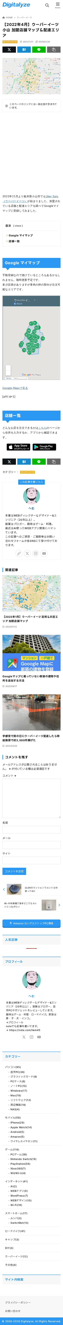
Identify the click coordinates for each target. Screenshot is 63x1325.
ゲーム (12, 1149)
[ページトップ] (55, 1317)
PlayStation (20, 1163)
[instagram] (35, 553)
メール (6, 838)
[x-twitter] (27, 553)
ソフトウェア (20, 1099)
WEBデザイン (20, 1200)
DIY (9, 1247)
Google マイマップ (21, 235)
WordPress (19, 1195)
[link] (18, 553)
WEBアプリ (19, 1190)
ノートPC (18, 1085)
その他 (11, 1264)
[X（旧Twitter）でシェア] (9, 50)
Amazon (17, 1136)
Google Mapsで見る (15, 387)
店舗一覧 (14, 241)
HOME (9, 17)
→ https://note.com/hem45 (23, 1030)
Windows (18, 1090)
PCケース (17, 1081)
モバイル (13, 1117)
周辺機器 (18, 1104)
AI (13, 1186)
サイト (6, 853)
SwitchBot (19, 1222)
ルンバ (16, 1218)
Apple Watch (21, 1127)
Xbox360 (18, 1168)
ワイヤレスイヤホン (24, 1141)
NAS (15, 1109)
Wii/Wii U (18, 1173)
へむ (31, 508)
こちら (42, 427)
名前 (5, 822)
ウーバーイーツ (24, 17)
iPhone (17, 1122)
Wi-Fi (16, 1204)
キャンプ (12, 1239)
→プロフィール (14, 1022)
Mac (15, 1095)
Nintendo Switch (23, 1158)
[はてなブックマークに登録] (24, 50)
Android (17, 1131)
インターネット (16, 1181)
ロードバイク (15, 1231)
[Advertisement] (31, 153)
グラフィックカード (23, 1076)
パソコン (13, 1067)
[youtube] (44, 553)
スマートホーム (16, 1213)
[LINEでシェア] (39, 50)
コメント (9, 775)
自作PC (17, 1071)
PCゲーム (18, 1154)
